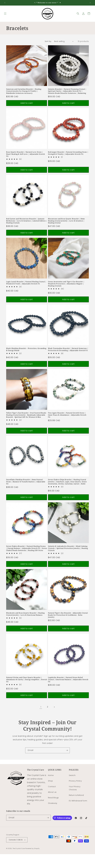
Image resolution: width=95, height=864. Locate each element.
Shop (50, 781)
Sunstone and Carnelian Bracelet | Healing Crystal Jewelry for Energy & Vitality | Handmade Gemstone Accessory (23, 91)
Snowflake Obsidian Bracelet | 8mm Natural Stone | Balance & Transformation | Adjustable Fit (25, 482)
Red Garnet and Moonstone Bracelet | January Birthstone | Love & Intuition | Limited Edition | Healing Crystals (26, 221)
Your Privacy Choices (74, 788)
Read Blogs (53, 797)
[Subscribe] (67, 750)
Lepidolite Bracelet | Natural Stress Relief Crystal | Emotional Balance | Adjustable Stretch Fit (68, 679)
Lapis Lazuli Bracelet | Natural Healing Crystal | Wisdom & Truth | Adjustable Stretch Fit (26, 283)
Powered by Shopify (32, 848)
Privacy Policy (75, 781)
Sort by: (48, 41)
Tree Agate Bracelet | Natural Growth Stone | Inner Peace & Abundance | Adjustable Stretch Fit (67, 415)
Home (51, 775)
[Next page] (54, 707)
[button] (5, 13)
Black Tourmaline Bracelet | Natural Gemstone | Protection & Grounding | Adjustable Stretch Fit (68, 349)
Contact (52, 786)
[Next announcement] (90, 2)
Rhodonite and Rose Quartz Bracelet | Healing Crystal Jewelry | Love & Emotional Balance (25, 614)
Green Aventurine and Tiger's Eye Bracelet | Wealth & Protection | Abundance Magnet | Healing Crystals (66, 284)
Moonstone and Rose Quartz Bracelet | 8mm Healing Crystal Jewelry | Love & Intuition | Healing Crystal (66, 221)
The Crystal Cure (19, 848)
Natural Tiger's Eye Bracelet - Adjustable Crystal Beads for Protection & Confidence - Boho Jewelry (68, 615)
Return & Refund (76, 795)
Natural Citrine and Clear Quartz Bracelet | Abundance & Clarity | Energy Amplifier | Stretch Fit (26, 679)
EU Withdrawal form (78, 800)
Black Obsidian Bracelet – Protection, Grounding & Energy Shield (26, 349)
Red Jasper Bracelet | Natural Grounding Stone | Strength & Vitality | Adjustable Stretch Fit (68, 153)
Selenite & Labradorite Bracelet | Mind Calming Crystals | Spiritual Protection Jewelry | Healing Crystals (68, 548)
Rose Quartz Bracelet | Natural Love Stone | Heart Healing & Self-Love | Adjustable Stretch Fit (25, 154)
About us (52, 792)
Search (72, 775)
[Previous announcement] (5, 2)
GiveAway (52, 803)
